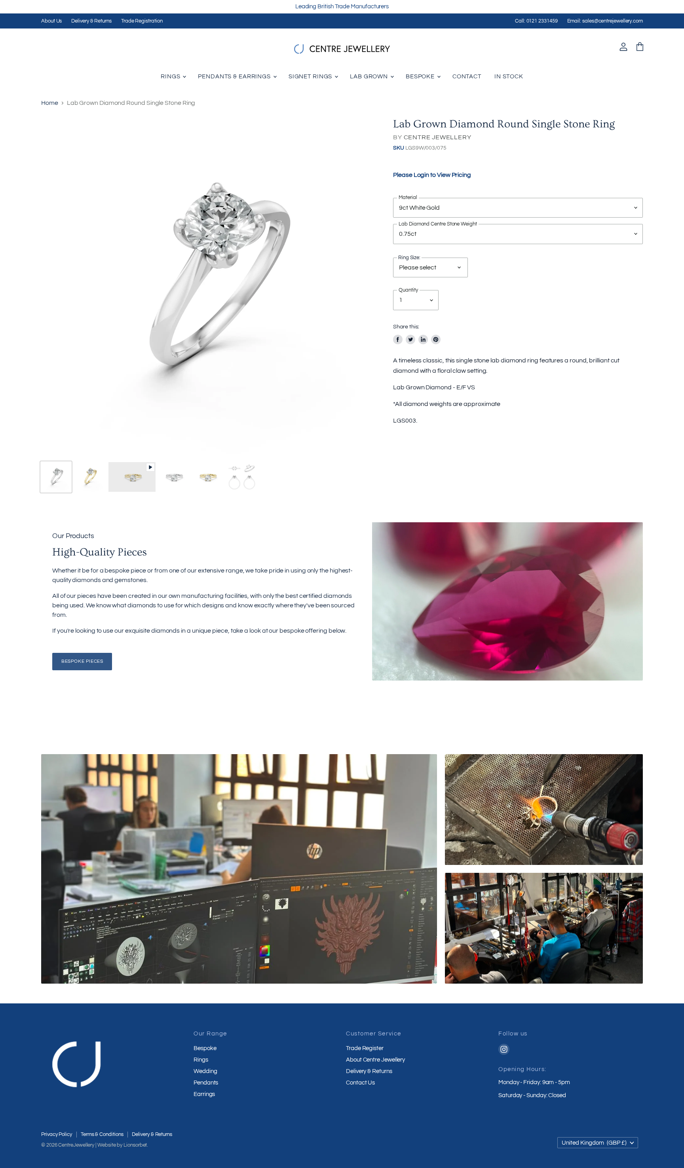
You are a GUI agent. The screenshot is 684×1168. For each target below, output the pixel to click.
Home (49, 103)
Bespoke (421, 77)
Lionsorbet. (136, 1145)
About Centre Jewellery (375, 1060)
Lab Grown (370, 77)
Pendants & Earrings (235, 77)
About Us (51, 21)
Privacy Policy (56, 1134)
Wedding (205, 1071)
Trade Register (365, 1048)
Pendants (206, 1083)
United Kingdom (594, 1143)
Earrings (204, 1094)
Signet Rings (311, 77)
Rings (171, 77)
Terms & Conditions (102, 1134)
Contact (466, 77)
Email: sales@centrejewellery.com (605, 21)
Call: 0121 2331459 (536, 21)
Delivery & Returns (91, 21)
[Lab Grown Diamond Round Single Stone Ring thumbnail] (56, 477)
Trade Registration (142, 21)
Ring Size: (409, 258)
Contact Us (360, 1083)
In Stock (508, 77)
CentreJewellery (76, 1145)
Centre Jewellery (437, 137)
